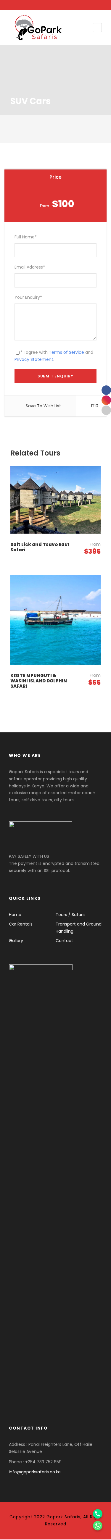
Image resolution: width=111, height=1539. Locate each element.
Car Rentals (21, 924)
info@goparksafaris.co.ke (35, 1472)
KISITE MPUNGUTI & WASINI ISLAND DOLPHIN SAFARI (38, 680)
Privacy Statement (34, 359)
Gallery (16, 941)
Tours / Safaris (71, 915)
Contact (64, 941)
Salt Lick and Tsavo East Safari (40, 547)
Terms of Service (66, 352)
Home (15, 915)
